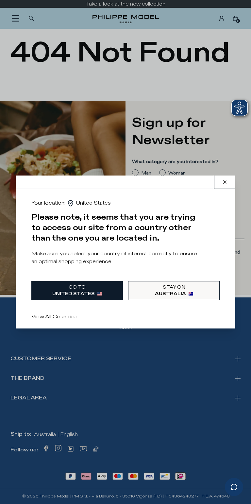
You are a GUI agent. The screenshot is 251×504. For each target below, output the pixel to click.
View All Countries (54, 316)
